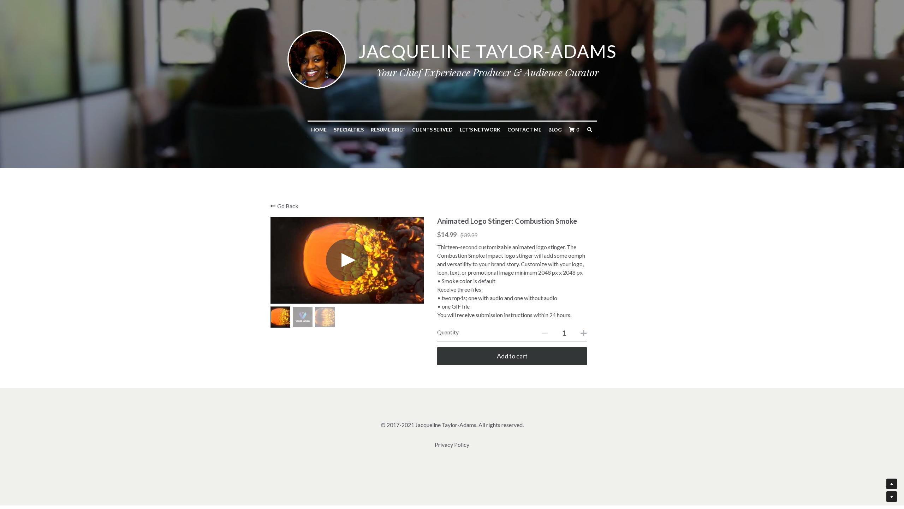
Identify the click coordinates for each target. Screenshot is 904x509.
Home (319, 130)
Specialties (349, 130)
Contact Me (524, 130)
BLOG (555, 130)
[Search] (589, 129)
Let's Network (480, 130)
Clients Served (432, 130)
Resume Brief (388, 130)
